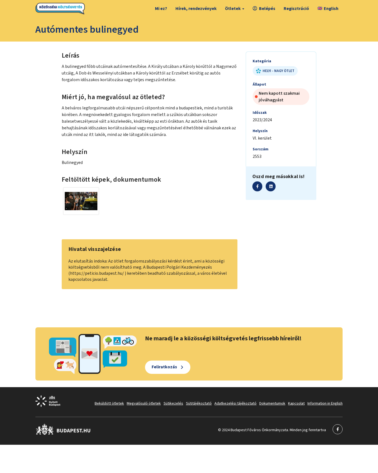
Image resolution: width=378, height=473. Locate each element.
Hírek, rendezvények (196, 9)
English (331, 9)
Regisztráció (296, 9)
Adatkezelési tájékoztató (235, 403)
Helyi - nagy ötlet (278, 70)
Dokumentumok (272, 403)
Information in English (325, 403)
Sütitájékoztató (199, 403)
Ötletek (233, 9)
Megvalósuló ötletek (144, 403)
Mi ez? (161, 9)
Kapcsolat (296, 403)
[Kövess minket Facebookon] (63, 433)
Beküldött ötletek (109, 403)
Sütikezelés (173, 403)
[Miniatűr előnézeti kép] (81, 201)
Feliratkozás (164, 367)
